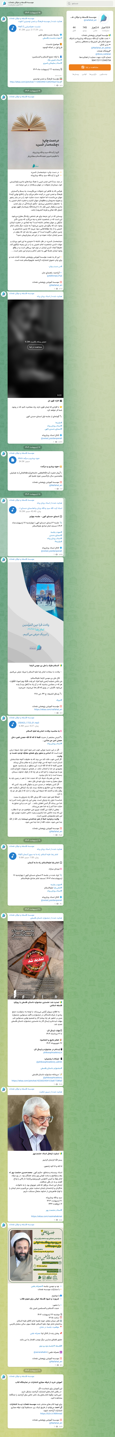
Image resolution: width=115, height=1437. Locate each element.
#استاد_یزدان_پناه (54, 426)
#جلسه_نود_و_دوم (47, 1346)
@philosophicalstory (52, 1077)
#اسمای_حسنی (55, 535)
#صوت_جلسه (56, 532)
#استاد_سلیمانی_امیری (52, 63)
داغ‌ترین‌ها (93, 74)
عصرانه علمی (35, 1333)
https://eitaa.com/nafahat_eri (48, 709)
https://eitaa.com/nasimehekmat (46, 1216)
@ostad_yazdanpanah (51, 438)
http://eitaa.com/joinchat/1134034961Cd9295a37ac (35, 82)
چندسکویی (103, 74)
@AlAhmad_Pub (54, 276)
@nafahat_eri (90, 20)
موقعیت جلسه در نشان (49, 1327)
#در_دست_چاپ (55, 266)
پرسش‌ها (75, 74)
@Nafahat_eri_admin (101, 48)
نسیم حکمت (44, 1092)
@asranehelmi (40, 1352)
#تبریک (59, 700)
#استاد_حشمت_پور (54, 1210)
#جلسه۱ (58, 423)
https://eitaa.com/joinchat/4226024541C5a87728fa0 (37, 1081)
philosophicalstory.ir (52, 1052)
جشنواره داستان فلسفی (40, 918)
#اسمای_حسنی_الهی (53, 429)
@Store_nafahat (103, 54)
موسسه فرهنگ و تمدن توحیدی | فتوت (34, 21)
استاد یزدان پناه (43, 296)
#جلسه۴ (58, 541)
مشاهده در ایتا (91, 67)
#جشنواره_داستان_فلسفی (51, 1068)
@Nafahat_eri (55, 285)
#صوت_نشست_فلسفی (52, 38)
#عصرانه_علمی (37, 1286)
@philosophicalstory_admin (49, 1062)
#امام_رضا (58, 888)
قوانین (84, 74)
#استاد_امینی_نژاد (54, 60)
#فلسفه (58, 1346)
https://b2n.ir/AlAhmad (51, 1413)
